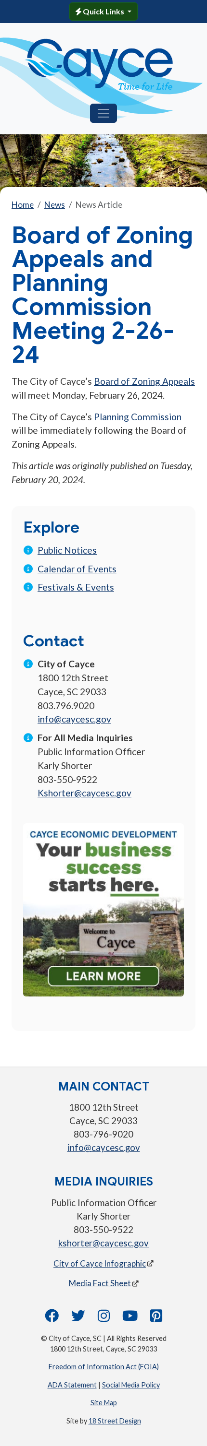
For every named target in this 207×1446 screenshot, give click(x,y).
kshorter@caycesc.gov (103, 1243)
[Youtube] (130, 1318)
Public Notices (67, 550)
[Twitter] (78, 1318)
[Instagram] (104, 1318)
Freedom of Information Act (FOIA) (104, 1367)
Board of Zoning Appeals (144, 381)
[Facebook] (52, 1318)
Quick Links (103, 11)
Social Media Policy (131, 1385)
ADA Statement (72, 1385)
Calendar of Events (77, 568)
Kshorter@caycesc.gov (84, 792)
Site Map (104, 1403)
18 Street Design (115, 1421)
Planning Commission (137, 416)
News (54, 205)
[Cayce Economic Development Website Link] (103, 908)
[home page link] (99, 64)
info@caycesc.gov (74, 718)
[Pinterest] (156, 1318)
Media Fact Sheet (100, 1283)
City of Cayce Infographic (99, 1263)
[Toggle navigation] (103, 113)
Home (23, 205)
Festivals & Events (76, 587)
